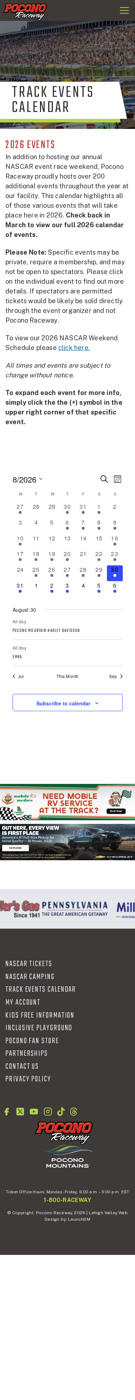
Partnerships (26, 1053)
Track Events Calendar (40, 989)
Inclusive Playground (38, 1028)
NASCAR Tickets (28, 964)
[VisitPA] (73, 909)
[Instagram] (48, 1111)
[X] (20, 1111)
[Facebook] (6, 1111)
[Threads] (73, 1111)
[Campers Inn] (67, 802)
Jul (21, 676)
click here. (74, 347)
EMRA (17, 657)
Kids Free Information (40, 1015)
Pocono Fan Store (32, 1041)
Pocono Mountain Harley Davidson (46, 630)
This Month (68, 676)
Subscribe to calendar (63, 703)
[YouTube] (34, 1111)
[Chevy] (67, 842)
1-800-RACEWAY (67, 1200)
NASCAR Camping (30, 977)
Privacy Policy (28, 1079)
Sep (113, 676)
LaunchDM (79, 1219)
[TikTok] (61, 1111)
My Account (22, 1002)
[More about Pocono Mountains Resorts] (67, 1155)
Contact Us (22, 1066)
